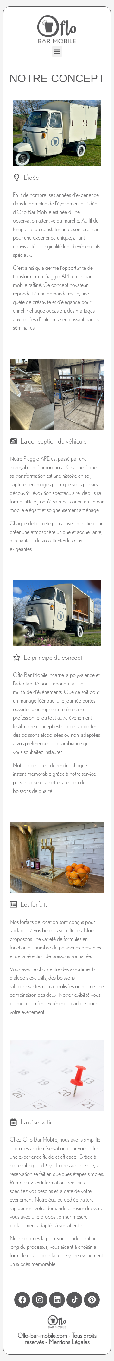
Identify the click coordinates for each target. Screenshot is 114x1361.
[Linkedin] (57, 1300)
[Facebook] (22, 1300)
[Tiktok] (74, 1300)
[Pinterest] (92, 1300)
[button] (57, 51)
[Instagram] (40, 1300)
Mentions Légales (69, 1341)
